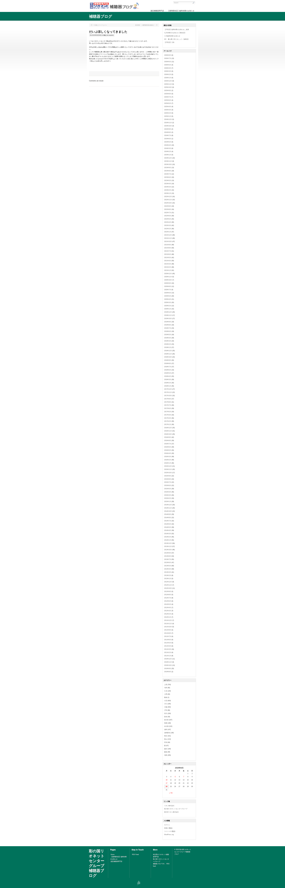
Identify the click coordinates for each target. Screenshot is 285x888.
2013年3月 (167, 572)
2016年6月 (167, 447)
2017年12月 (168, 389)
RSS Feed (135, 854)
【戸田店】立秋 (169, 42)
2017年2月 (167, 421)
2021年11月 (168, 238)
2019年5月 (167, 334)
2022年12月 (168, 196)
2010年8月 (167, 671)
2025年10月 (168, 87)
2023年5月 (167, 180)
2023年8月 (167, 171)
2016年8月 (167, 440)
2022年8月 (167, 209)
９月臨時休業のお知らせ (172, 36)
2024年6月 (167, 138)
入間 (165, 694)
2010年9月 (167, 668)
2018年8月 (167, 363)
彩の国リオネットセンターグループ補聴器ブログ (96, 863)
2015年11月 (168, 469)
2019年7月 (167, 328)
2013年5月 (167, 566)
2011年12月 (168, 620)
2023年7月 (167, 174)
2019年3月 (167, 341)
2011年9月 (167, 630)
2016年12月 (168, 428)
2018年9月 (167, 360)
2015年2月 (167, 498)
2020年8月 (167, 286)
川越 (165, 707)
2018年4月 (167, 376)
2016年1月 (167, 463)
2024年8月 (167, 132)
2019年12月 (168, 312)
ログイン (167, 825)
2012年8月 (167, 594)
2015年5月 (167, 488)
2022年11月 (168, 199)
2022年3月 (167, 225)
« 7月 (171, 793)
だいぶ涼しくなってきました (108, 31)
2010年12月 (168, 659)
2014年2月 (167, 537)
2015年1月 (167, 501)
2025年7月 (167, 97)
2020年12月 (168, 273)
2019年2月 (167, 344)
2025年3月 (167, 110)
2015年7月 (167, 482)
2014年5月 (167, 527)
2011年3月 (167, 649)
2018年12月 (168, 350)
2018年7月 (167, 367)
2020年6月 (167, 293)
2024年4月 (167, 145)
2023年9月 (167, 167)
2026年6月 (167, 61)
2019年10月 (168, 318)
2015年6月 (167, 485)
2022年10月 (168, 203)
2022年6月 (167, 216)
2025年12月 (168, 81)
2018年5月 (167, 373)
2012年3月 (167, 610)
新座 (165, 717)
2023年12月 (168, 158)
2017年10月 (168, 395)
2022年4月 (167, 222)
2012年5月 (167, 604)
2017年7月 (167, 405)
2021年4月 (167, 260)
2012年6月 (167, 601)
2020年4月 (167, 299)
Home (112, 854)
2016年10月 (168, 434)
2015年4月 (167, 492)
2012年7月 (167, 598)
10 (166, 780)
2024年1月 (167, 155)
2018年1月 (167, 386)
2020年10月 (168, 280)
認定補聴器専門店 (116, 861)
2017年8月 (167, 402)
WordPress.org (169, 834)
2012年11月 (168, 585)
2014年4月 (167, 530)
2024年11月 (168, 122)
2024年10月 (168, 126)
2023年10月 (168, 164)
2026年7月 (167, 58)
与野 (165, 688)
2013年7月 (167, 559)
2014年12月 (168, 505)
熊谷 (165, 736)
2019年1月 (167, 347)
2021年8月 (167, 248)
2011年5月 (167, 643)
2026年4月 (167, 68)
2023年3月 (167, 187)
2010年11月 (168, 662)
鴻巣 (165, 755)
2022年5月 (167, 219)
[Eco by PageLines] (138, 883)
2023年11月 (168, 161)
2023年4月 (167, 183)
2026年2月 (167, 74)
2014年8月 (167, 517)
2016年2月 (167, 460)
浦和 (165, 729)
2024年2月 (167, 151)
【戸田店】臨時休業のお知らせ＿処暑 (176, 29)
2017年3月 (167, 418)
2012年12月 (168, 582)
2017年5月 (167, 411)
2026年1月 (167, 77)
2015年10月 (168, 472)
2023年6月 (167, 177)
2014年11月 (168, 508)
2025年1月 (167, 116)
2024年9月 (167, 129)
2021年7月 (167, 251)
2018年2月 (167, 383)
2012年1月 (167, 617)
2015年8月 (167, 479)
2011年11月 (168, 623)
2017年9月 (167, 399)
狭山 (105, 35)
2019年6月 (167, 331)
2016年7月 (167, 444)
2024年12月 (168, 119)
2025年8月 (167, 94)
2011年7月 (167, 636)
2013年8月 (167, 556)
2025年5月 (167, 103)
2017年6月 (167, 408)
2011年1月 (167, 656)
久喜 (165, 691)
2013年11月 (168, 546)
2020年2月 (167, 306)
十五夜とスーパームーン (100, 25)
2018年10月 (168, 357)
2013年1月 (167, 578)
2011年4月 (167, 646)
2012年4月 (167, 607)
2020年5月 (167, 296)
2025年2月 (167, 113)
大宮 (165, 700)
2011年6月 (167, 639)
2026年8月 (167, 55)
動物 (165, 697)
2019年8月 (167, 325)
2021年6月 (167, 254)
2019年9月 (167, 322)
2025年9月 (167, 90)
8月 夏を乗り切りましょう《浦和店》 (177, 39)
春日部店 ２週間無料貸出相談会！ (145, 25)
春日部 (166, 720)
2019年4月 (167, 338)
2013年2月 (167, 575)
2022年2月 (167, 228)
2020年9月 (167, 283)
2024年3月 (167, 148)
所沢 (165, 713)
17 (166, 783)
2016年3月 (167, 456)
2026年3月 (167, 71)
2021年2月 (167, 267)
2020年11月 (168, 277)
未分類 (166, 726)
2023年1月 (167, 193)
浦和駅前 (167, 733)
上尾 (165, 684)
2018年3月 (167, 379)
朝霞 (165, 723)
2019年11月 (168, 315)
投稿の (168, 828)
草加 (165, 742)
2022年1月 (167, 232)
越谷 (165, 749)
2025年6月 (167, 100)
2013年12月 (168, 543)
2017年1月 (167, 424)
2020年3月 (167, 302)
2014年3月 (167, 533)
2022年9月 (167, 206)
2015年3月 (167, 495)
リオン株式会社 (169, 805)
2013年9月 (167, 553)
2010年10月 (168, 665)
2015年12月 (168, 466)
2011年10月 (168, 627)
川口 (165, 704)
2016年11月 (168, 431)
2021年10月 (168, 241)
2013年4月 (167, 569)
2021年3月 (167, 264)
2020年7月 (167, 289)
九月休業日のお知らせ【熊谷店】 (175, 33)
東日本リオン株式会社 (171, 812)
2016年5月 (167, 450)
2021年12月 (168, 235)
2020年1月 (167, 309)
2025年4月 (167, 106)
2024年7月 (167, 135)
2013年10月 (168, 549)
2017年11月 (168, 392)
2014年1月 (167, 540)
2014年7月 (167, 521)
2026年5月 (167, 65)
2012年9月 (167, 591)
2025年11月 (168, 84)
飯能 (165, 752)
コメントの (169, 831)
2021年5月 (167, 257)
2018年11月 (168, 354)
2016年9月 (167, 437)
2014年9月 (167, 514)
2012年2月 (167, 614)
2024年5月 (167, 142)
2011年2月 (167, 652)
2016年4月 (167, 453)
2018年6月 (167, 370)
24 (166, 786)
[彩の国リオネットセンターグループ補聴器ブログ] (114, 9)
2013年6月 (167, 562)
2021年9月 (167, 245)
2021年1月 (167, 270)
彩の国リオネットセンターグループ (175, 809)
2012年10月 (168, 588)
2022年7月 (167, 212)
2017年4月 (167, 415)
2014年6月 (167, 524)
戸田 (165, 710)
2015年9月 (167, 476)
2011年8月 (167, 633)
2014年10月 (168, 511)
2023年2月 (167, 190)
